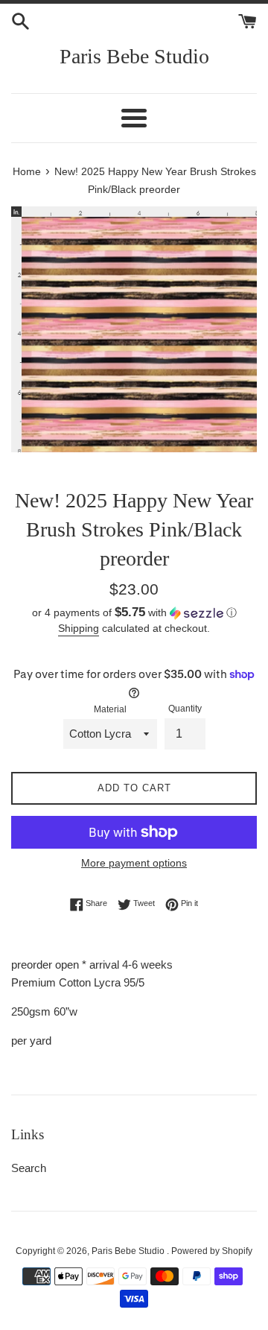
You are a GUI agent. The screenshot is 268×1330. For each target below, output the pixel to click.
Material (110, 709)
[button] (134, 613)
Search (28, 1168)
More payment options (134, 863)
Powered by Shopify (211, 1251)
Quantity (185, 708)
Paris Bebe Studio (134, 56)
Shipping (78, 628)
